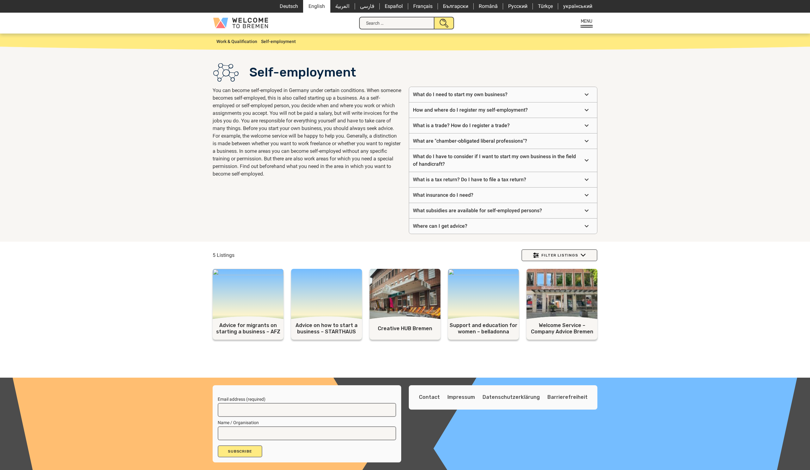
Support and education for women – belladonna (483, 328)
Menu (587, 21)
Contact (429, 397)
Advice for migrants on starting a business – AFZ (248, 328)
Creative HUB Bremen (405, 328)
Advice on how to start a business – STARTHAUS (327, 328)
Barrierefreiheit (567, 397)
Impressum (461, 397)
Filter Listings (559, 255)
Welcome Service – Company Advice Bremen (562, 328)
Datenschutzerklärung (511, 397)
